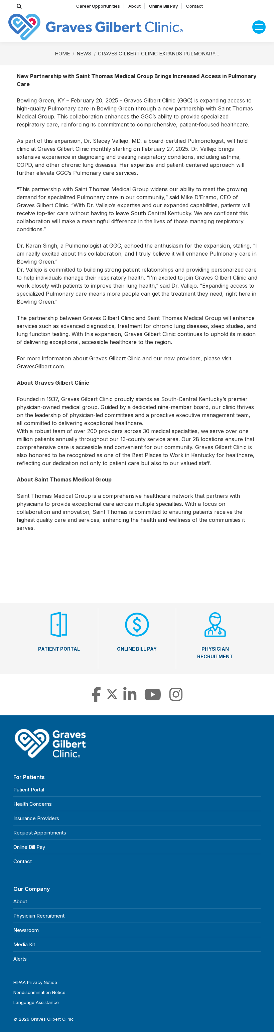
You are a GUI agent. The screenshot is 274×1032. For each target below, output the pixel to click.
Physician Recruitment (38, 916)
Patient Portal (28, 789)
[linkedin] (130, 698)
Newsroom (26, 930)
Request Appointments (39, 832)
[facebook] (96, 698)
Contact (22, 861)
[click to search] (19, 6)
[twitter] (112, 698)
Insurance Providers (36, 818)
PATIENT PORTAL (59, 649)
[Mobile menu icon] (259, 27)
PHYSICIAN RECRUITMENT (215, 652)
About (20, 901)
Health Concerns (32, 804)
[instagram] (176, 698)
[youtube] (153, 698)
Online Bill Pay (29, 847)
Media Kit (24, 944)
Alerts (20, 959)
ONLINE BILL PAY (137, 649)
